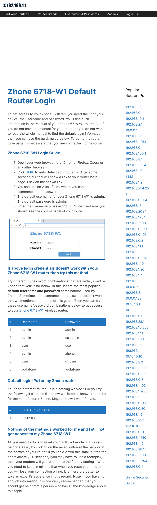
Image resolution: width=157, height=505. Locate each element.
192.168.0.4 (134, 467)
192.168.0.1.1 (135, 148)
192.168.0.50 (135, 409)
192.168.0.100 (136, 229)
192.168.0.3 (134, 380)
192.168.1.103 (135, 455)
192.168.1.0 (133, 136)
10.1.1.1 (130, 310)
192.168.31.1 (134, 339)
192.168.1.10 (134, 264)
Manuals (112, 14)
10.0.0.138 (133, 298)
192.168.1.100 (135, 223)
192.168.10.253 (137, 327)
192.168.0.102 (136, 258)
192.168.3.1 (134, 293)
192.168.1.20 (134, 269)
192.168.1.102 (135, 385)
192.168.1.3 (133, 252)
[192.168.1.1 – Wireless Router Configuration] (14, 5)
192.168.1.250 (135, 438)
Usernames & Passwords (82, 14)
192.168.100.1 (135, 153)
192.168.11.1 (134, 246)
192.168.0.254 (136, 200)
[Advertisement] (78, 49)
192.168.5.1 (133, 397)
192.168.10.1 (134, 119)
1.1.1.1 (129, 177)
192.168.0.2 (134, 240)
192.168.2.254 (136, 461)
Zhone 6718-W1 (31, 310)
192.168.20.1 (135, 449)
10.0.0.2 (131, 287)
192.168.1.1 (133, 107)
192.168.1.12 (134, 443)
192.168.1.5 (133, 281)
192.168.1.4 (133, 275)
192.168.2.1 (133, 124)
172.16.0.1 (132, 426)
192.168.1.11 (134, 333)
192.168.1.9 (133, 414)
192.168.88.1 (134, 322)
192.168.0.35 (135, 374)
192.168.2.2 (134, 362)
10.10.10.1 (132, 304)
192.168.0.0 (134, 316)
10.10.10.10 (133, 356)
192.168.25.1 (134, 420)
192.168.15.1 (134, 206)
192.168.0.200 (136, 403)
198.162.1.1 (133, 351)
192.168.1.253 (135, 368)
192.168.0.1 (134, 113)
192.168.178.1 (135, 217)
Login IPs (132, 14)
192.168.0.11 (134, 432)
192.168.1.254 (135, 142)
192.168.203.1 (136, 211)
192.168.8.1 (133, 159)
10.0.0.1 (131, 130)
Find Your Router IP (17, 14)
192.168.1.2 (133, 182)
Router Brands (47, 14)
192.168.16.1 (134, 345)
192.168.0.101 (135, 235)
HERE (30, 172)
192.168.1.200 (135, 391)
